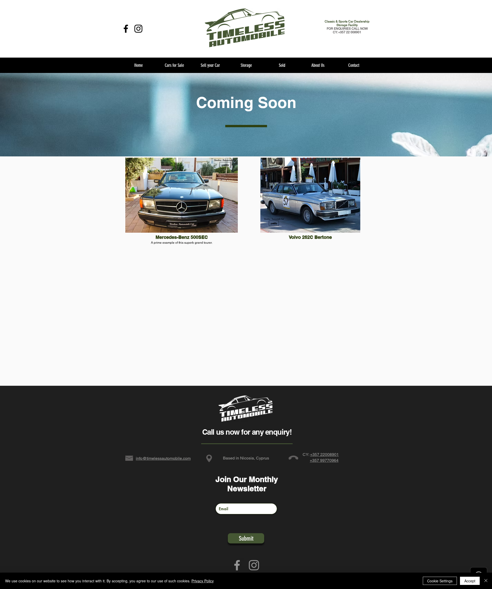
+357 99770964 (324, 460)
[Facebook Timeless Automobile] (125, 28)
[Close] (486, 581)
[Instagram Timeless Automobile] (138, 28)
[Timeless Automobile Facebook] (237, 565)
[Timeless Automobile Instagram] (254, 565)
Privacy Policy (202, 580)
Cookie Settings (440, 580)
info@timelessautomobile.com (163, 458)
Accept (469, 580)
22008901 (329, 454)
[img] (181, 218)
